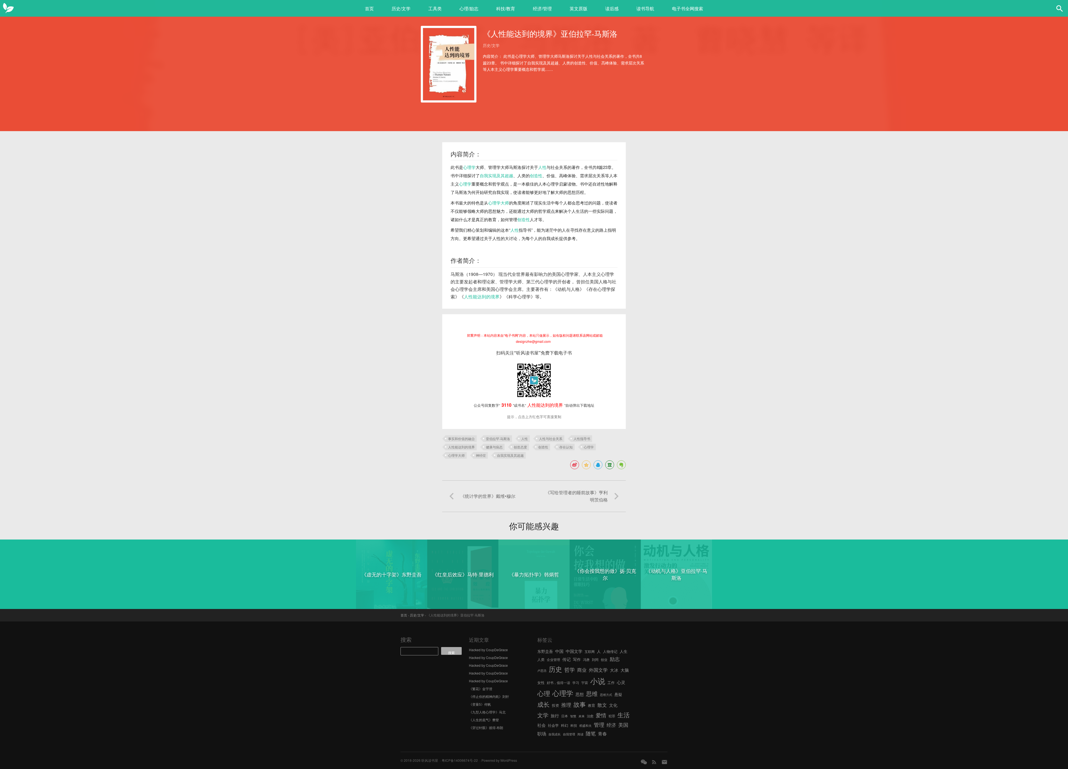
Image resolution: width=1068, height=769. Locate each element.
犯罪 (612, 715)
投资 (555, 705)
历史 (555, 669)
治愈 (590, 715)
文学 (542, 715)
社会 (541, 725)
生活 (623, 714)
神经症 (481, 455)
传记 (566, 659)
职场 (541, 733)
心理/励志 (468, 8)
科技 (573, 725)
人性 (542, 167)
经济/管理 (542, 8)
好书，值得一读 (558, 682)
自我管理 (569, 734)
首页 (369, 8)
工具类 (435, 8)
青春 (602, 733)
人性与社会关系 (550, 438)
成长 (543, 704)
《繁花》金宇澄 (480, 688)
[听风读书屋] (8, 8)
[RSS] (654, 762)
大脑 (624, 670)
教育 (591, 705)
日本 (564, 715)
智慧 (573, 716)
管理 (599, 724)
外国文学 (598, 669)
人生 (623, 651)
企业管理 (553, 659)
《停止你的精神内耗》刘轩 (489, 696)
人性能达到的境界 (482, 296)
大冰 (614, 670)
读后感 (612, 8)
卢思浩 (542, 670)
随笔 (591, 733)
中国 (559, 651)
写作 (577, 659)
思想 (579, 694)
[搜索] (1059, 8)
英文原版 (578, 8)
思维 (592, 693)
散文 (602, 704)
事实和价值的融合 (461, 438)
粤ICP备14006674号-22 (460, 760)
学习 (575, 682)
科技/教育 (505, 8)
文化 (613, 705)
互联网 (590, 651)
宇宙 (584, 682)
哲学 (569, 669)
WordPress (508, 760)
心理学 (469, 167)
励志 (615, 658)
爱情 (601, 715)
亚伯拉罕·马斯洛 (498, 438)
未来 (581, 716)
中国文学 (574, 651)
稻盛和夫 (585, 725)
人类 (541, 659)
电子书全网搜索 (687, 8)
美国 (623, 724)
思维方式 (606, 695)
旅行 (555, 715)
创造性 (536, 175)
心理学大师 (498, 203)
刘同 (595, 659)
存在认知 (566, 447)
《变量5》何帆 (480, 704)
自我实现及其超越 (496, 175)
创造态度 (520, 447)
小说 (597, 680)
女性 (541, 682)
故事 (579, 704)
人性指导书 (581, 438)
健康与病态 (494, 447)
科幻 (564, 725)
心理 (543, 693)
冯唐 (586, 659)
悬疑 (618, 694)
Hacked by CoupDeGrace (488, 649)
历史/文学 (401, 8)
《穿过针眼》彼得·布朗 (486, 727)
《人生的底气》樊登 (484, 719)
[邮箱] (664, 762)
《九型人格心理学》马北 (487, 712)
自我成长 (554, 734)
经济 (611, 724)
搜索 (406, 639)
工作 (611, 682)
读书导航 (645, 8)
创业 (604, 659)
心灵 (621, 682)
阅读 (580, 734)
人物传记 (610, 651)
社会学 (553, 725)
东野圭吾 (545, 651)
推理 (566, 704)
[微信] (644, 762)
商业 (582, 669)
